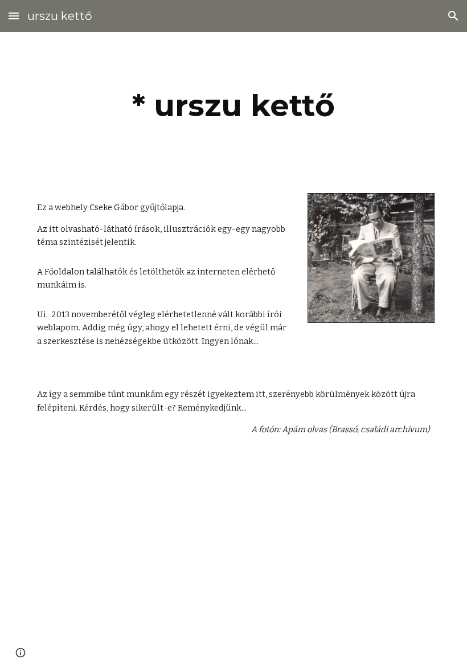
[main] (233, 105)
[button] (13, 15)
